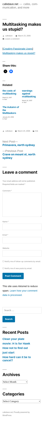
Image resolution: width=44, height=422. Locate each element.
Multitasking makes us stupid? (18, 53)
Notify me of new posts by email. (18, 268)
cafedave (9, 36)
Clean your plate (13, 338)
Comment (7, 191)
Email (5, 235)
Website (5, 248)
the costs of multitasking (9, 92)
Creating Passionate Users (17, 48)
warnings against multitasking (29, 93)
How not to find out (15, 348)
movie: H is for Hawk (16, 343)
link (36, 131)
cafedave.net (10, 4)
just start (8, 352)
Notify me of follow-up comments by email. (23, 261)
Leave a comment (12, 39)
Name (5, 222)
